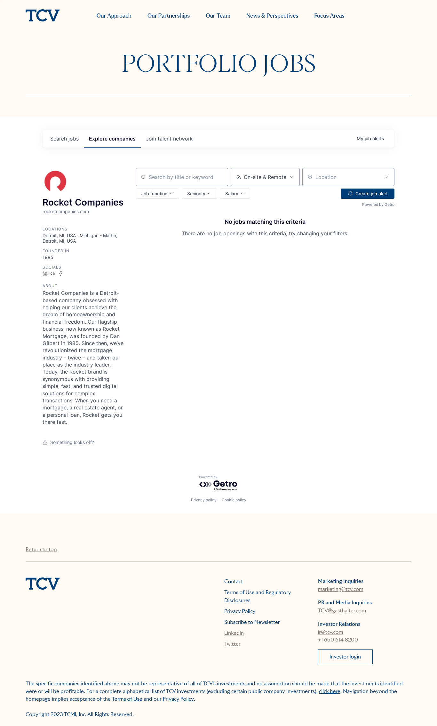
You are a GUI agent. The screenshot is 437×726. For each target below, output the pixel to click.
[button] (157, 194)
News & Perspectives (272, 16)
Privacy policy (204, 499)
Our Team (218, 16)
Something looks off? (72, 442)
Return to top (41, 549)
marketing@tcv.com (340, 589)
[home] (43, 16)
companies (112, 138)
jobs (64, 138)
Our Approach (114, 16)
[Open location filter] (386, 177)
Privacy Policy (240, 611)
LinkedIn (234, 633)
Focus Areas (329, 16)
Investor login (345, 656)
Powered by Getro (378, 204)
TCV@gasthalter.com (342, 610)
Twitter (232, 644)
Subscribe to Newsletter (252, 622)
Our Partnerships (168, 16)
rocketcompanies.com (66, 211)
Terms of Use (127, 699)
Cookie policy (234, 499)
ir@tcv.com (330, 632)
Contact (233, 581)
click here (329, 691)
